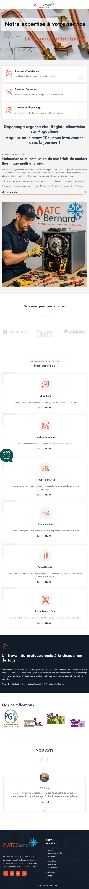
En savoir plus (43, 408)
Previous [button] (41, 315)
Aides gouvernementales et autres (55, 853)
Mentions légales (51, 874)
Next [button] (47, 315)
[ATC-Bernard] (44, 4)
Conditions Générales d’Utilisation (52, 864)
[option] (15, 331)
